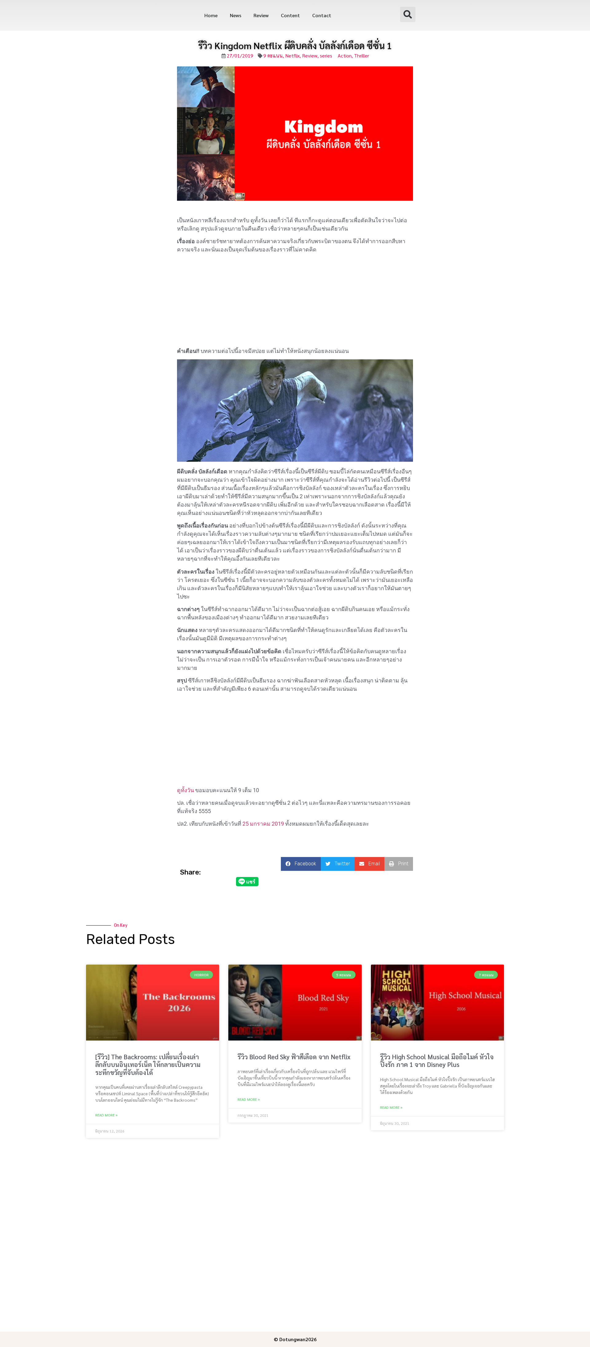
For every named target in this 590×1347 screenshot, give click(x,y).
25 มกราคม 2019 (263, 823)
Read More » (106, 1114)
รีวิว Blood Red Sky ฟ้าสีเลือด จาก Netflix (294, 1057)
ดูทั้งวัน (185, 790)
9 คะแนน (273, 55)
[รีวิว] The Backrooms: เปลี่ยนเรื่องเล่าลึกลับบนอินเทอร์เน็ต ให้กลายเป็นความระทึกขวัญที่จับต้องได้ (147, 1064)
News (235, 15)
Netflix (292, 55)
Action (345, 55)
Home (211, 15)
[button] (407, 14)
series (326, 55)
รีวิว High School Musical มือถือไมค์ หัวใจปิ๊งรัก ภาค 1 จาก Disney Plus (437, 1061)
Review (261, 15)
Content (290, 15)
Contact (321, 15)
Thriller (361, 55)
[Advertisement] (295, 301)
